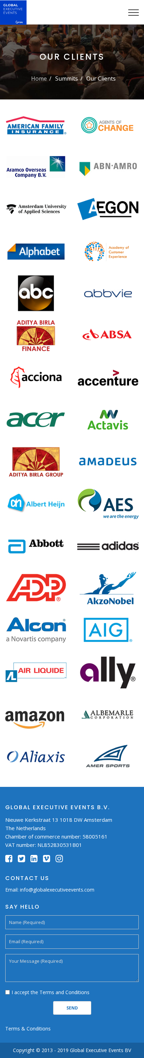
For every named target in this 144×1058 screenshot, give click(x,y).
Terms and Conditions (64, 992)
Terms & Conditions (28, 1028)
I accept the (50, 992)
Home (39, 78)
